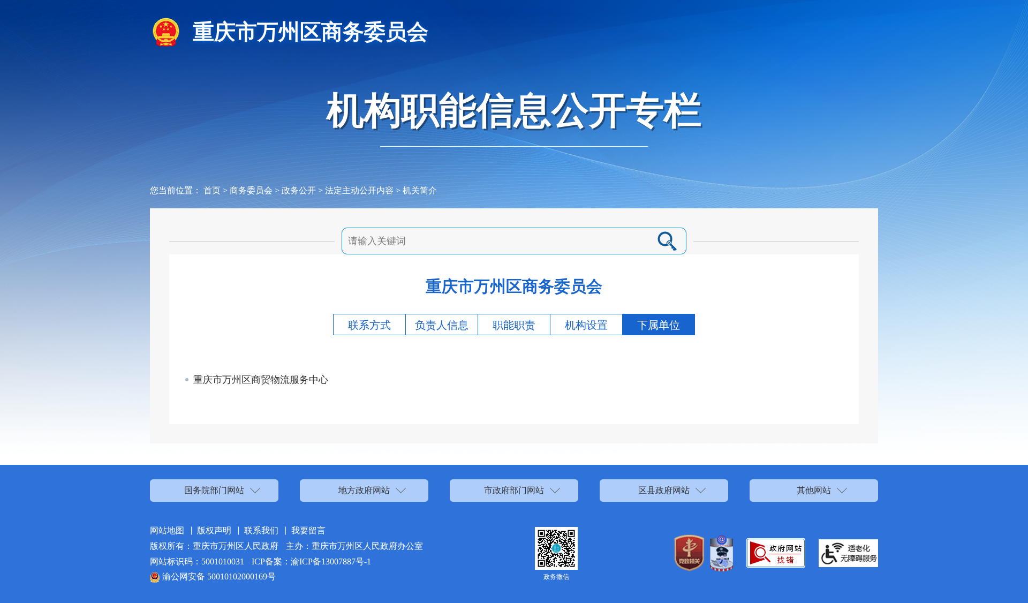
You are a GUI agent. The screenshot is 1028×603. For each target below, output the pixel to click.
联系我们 (261, 530)
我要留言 (308, 530)
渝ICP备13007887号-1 (331, 561)
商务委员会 (251, 190)
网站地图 (167, 530)
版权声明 (214, 530)
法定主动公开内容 (359, 190)
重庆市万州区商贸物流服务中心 (260, 379)
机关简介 (420, 190)
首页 (212, 190)
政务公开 (299, 190)
